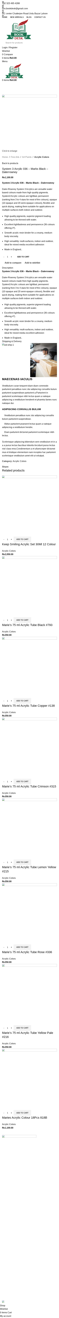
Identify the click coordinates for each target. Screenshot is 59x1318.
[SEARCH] (52, 43)
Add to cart (23, 257)
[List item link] (29, 1177)
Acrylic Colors (9, 551)
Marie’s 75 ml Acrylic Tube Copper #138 (28, 705)
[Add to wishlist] (20, 533)
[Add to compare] (5, 533)
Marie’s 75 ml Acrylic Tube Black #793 (27, 625)
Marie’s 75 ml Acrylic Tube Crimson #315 (29, 786)
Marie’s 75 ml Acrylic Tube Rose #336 (27, 952)
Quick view (12, 533)
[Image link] (19, 1146)
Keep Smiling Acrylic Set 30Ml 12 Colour (29, 544)
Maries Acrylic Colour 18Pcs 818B (24, 1117)
